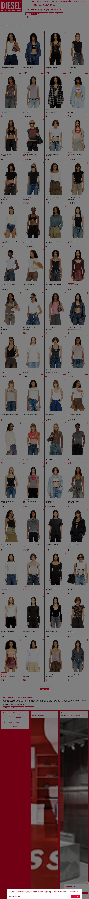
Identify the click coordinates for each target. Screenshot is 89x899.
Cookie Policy (53, 892)
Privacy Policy (45, 892)
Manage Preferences (33, 892)
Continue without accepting (14, 896)
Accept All (75, 896)
